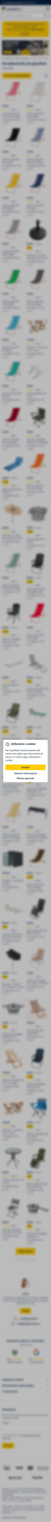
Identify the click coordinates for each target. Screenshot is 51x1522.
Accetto (25, 767)
